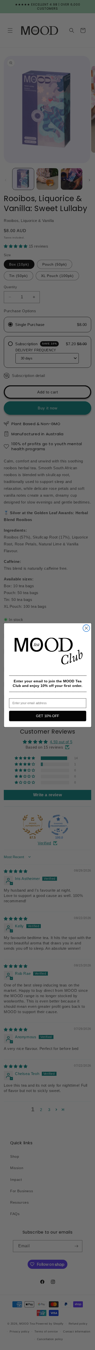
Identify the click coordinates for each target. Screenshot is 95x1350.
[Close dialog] (86, 628)
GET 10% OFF (47, 716)
